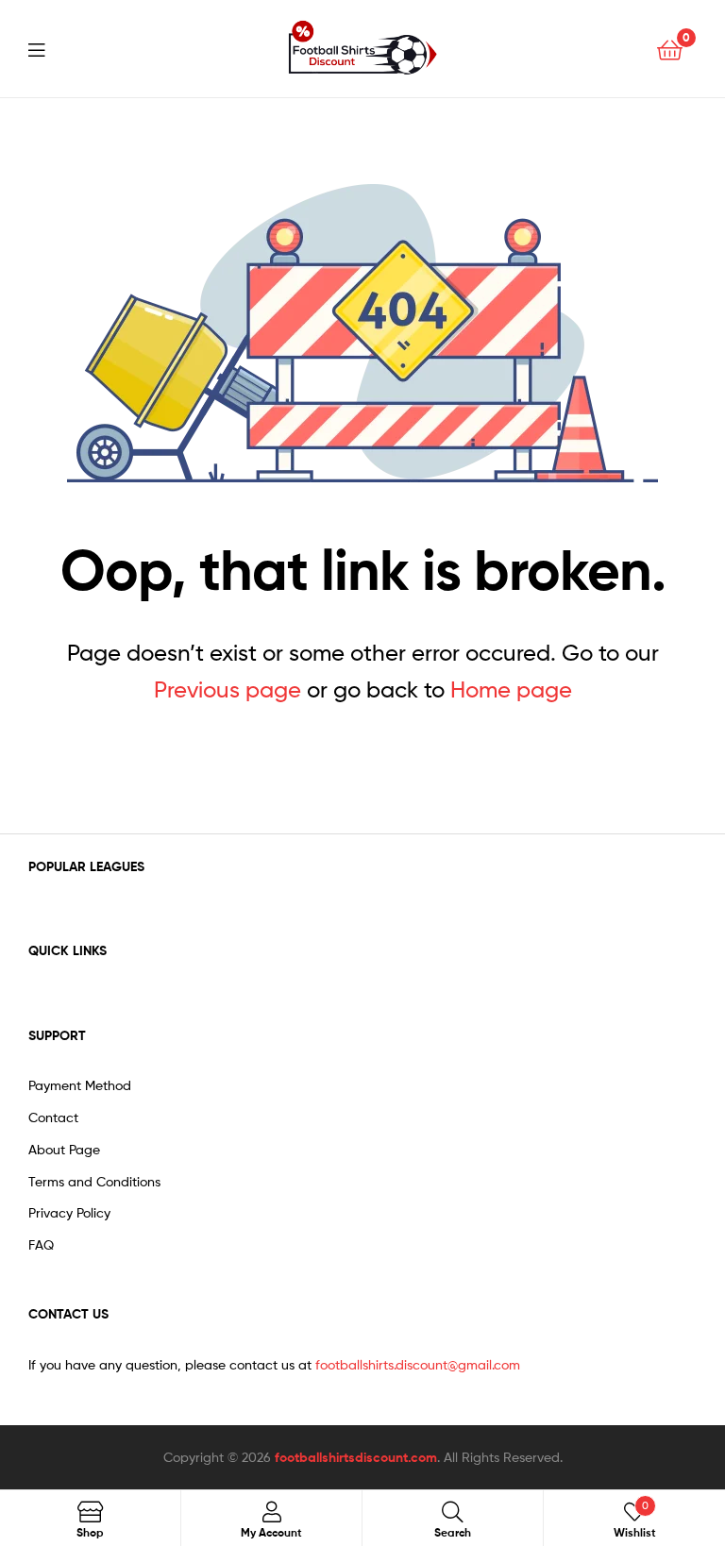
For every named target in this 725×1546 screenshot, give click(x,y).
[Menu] (48, 48)
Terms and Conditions (94, 1181)
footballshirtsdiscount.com (356, 1457)
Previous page (227, 689)
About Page (64, 1149)
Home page (511, 689)
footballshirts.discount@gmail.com (417, 1364)
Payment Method (79, 1085)
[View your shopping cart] (670, 48)
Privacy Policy (69, 1212)
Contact (53, 1117)
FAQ (41, 1244)
